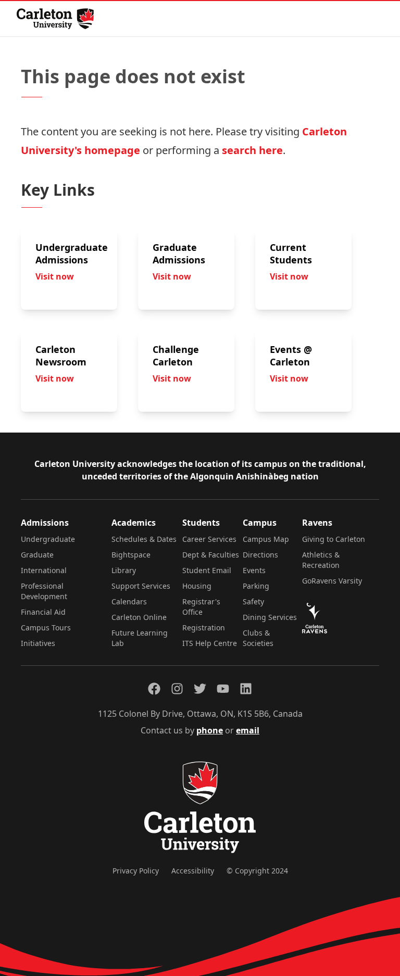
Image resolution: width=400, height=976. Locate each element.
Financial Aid (43, 612)
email (247, 730)
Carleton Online (139, 617)
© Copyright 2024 (257, 871)
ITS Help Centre (209, 643)
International (44, 570)
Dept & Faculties (210, 555)
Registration (203, 627)
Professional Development (44, 591)
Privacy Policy (136, 871)
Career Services (209, 539)
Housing (196, 586)
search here (252, 150)
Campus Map (266, 539)
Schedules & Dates (144, 539)
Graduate (37, 555)
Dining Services (270, 617)
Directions (260, 555)
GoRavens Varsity (332, 581)
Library (123, 570)
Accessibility (192, 871)
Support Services (140, 586)
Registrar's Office (201, 607)
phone (209, 730)
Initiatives (38, 643)
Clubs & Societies (258, 638)
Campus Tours (46, 627)
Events (254, 570)
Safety (253, 601)
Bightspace (131, 555)
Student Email (206, 570)
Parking (256, 586)
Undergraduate (48, 539)
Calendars (129, 601)
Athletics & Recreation (321, 560)
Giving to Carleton (333, 539)
